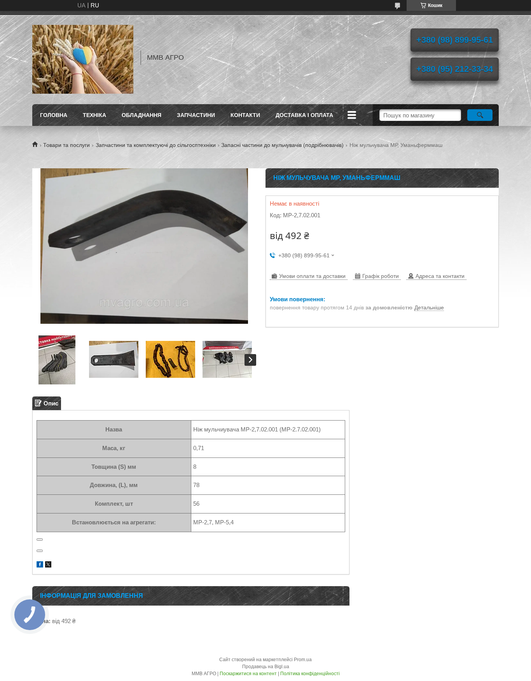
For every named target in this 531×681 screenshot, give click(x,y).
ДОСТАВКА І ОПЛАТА (304, 115)
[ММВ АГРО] (82, 57)
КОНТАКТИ (245, 115)
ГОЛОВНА (53, 115)
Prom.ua (303, 659)
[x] (48, 565)
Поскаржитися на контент (248, 673)
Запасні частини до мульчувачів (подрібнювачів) (282, 145)
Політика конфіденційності (310, 673)
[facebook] (40, 565)
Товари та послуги (66, 145)
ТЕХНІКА (94, 115)
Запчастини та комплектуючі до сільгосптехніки (156, 145)
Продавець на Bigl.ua (265, 666)
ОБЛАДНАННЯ (141, 115)
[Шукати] (480, 115)
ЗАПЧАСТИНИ (196, 115)
